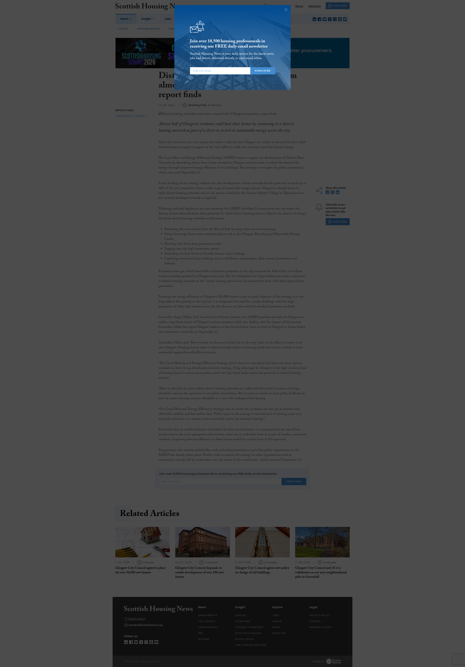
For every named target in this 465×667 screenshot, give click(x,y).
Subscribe (263, 70)
